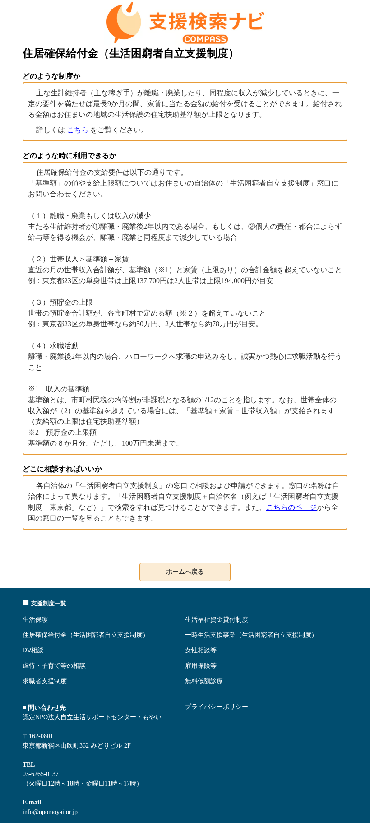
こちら (77, 130)
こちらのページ (291, 507)
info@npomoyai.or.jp (50, 812)
